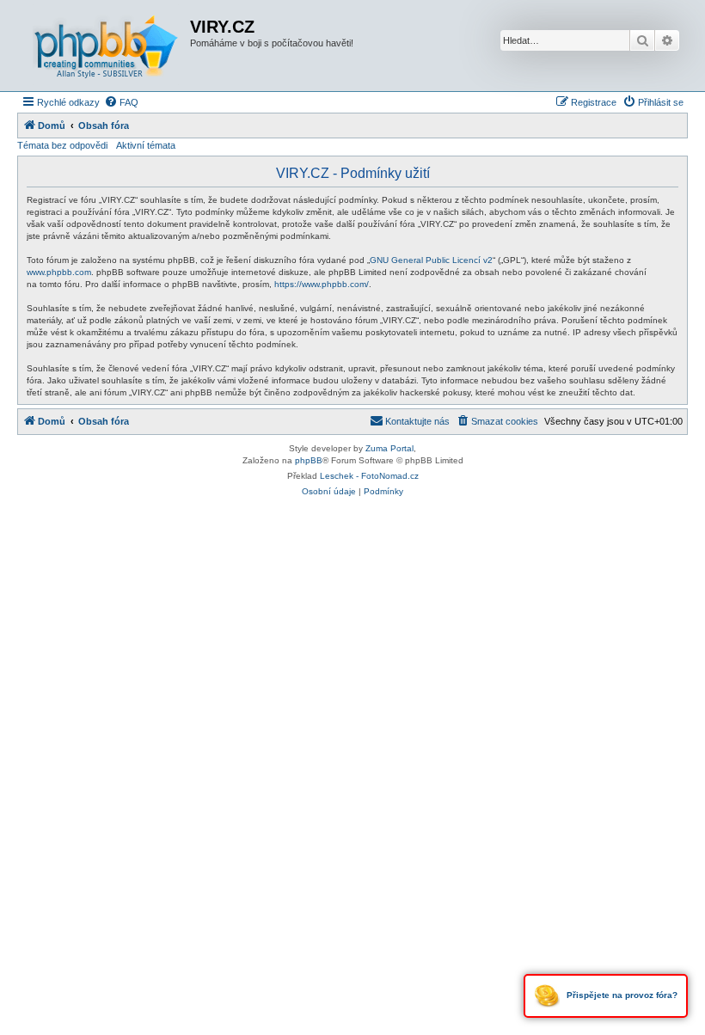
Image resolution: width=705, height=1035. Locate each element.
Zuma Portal (389, 448)
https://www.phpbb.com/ (321, 284)
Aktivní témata (145, 145)
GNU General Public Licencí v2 (431, 260)
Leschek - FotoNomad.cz (369, 476)
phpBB (308, 460)
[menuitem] (121, 102)
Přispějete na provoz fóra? (620, 995)
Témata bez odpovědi (62, 145)
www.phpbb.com (59, 272)
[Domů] (105, 45)
